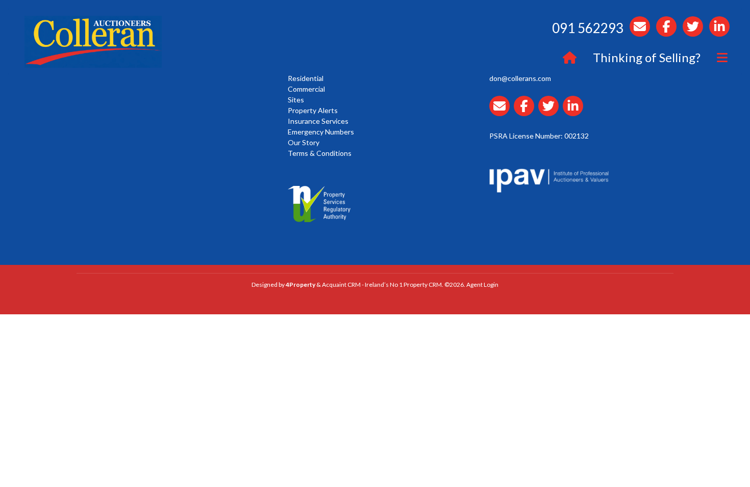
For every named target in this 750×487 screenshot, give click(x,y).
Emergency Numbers (321, 131)
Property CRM (423, 284)
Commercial (306, 89)
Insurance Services (318, 121)
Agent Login (482, 284)
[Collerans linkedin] (575, 112)
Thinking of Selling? (647, 57)
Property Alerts (313, 110)
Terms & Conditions (320, 153)
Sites (296, 99)
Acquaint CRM (341, 284)
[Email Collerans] (501, 112)
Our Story (303, 142)
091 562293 (587, 28)
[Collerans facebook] (526, 112)
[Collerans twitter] (550, 112)
